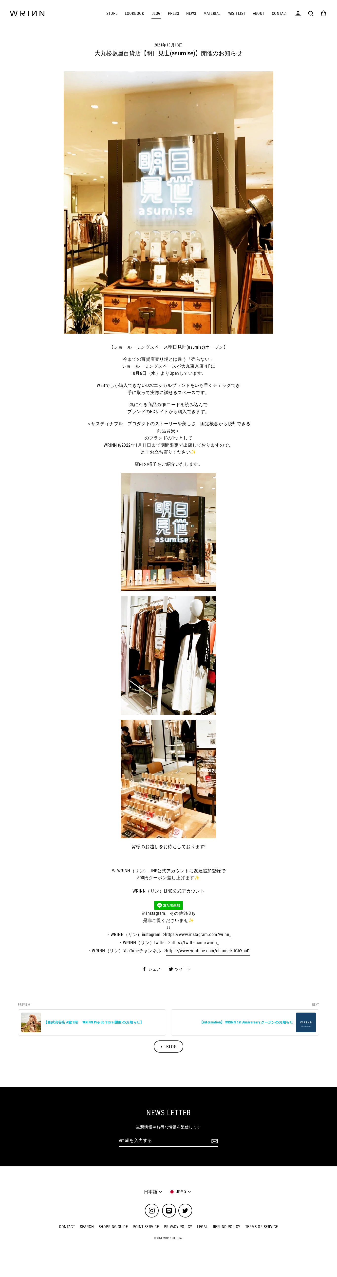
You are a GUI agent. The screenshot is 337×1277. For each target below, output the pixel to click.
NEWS (191, 13)
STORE (111, 13)
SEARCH (87, 1226)
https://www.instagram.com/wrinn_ (198, 934)
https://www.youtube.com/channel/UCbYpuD (208, 950)
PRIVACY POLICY (178, 1226)
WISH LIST (236, 13)
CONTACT (280, 13)
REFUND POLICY (226, 1226)
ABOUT (258, 13)
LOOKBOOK (134, 13)
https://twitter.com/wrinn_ (194, 942)
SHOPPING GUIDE (113, 1226)
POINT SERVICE (146, 1226)
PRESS (173, 13)
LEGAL (202, 1226)
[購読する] (214, 1141)
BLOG (156, 13)
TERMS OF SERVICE (261, 1226)
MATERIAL (212, 13)
